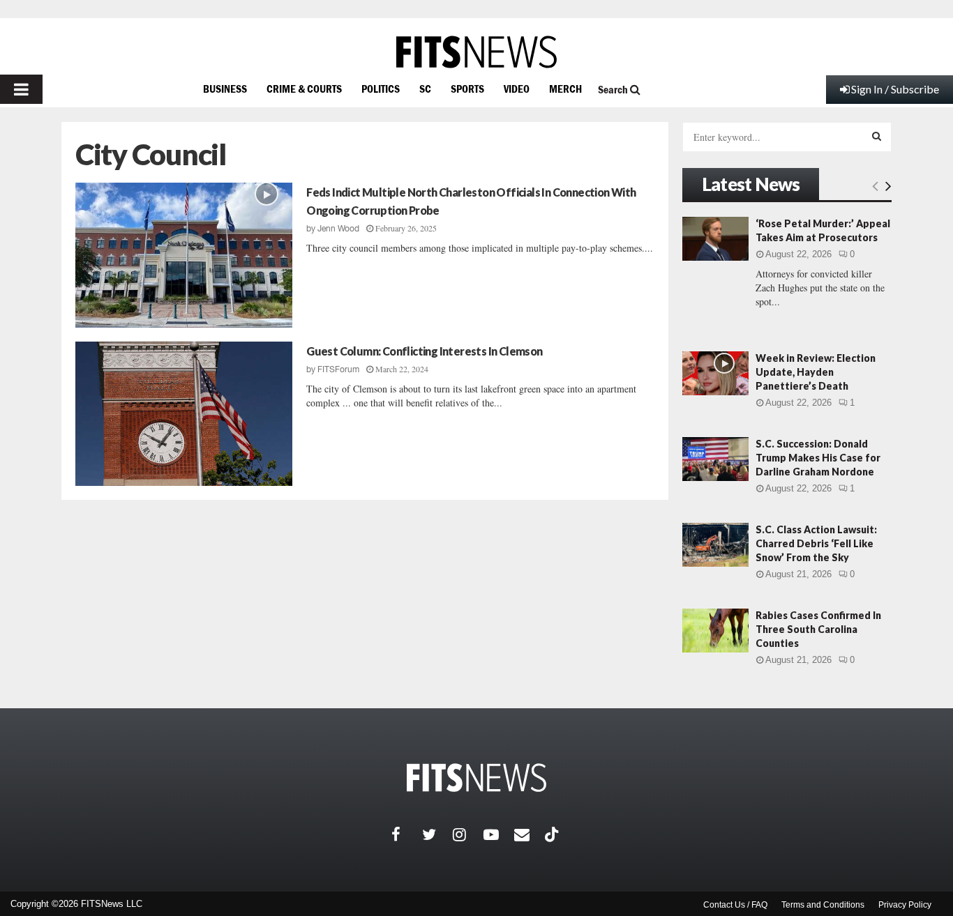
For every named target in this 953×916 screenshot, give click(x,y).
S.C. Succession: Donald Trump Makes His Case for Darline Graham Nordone (818, 458)
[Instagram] (468, 834)
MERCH (565, 88)
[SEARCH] (877, 136)
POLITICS (380, 88)
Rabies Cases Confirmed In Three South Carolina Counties (818, 629)
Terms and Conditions (822, 905)
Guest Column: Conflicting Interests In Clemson (424, 351)
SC (425, 88)
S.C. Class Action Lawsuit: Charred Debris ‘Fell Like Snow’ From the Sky (816, 543)
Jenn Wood (338, 229)
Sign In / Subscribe (895, 89)
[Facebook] (406, 834)
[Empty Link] (875, 185)
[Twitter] (437, 834)
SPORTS (467, 88)
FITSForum (338, 369)
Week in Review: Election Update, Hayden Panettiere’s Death (816, 372)
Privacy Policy (904, 905)
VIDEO (517, 88)
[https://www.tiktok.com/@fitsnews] (553, 834)
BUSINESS (225, 88)
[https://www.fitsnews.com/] (476, 52)
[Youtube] (498, 834)
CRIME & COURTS (304, 88)
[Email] (529, 834)
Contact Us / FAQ (735, 905)
